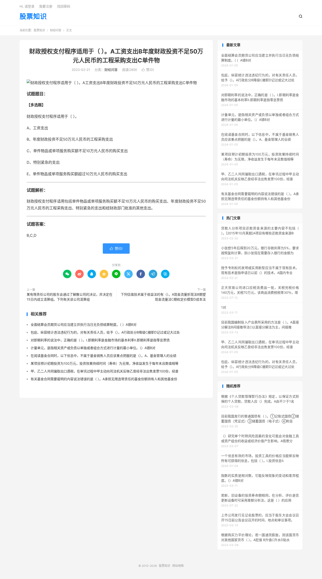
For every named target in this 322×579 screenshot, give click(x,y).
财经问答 (55, 30)
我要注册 (45, 6)
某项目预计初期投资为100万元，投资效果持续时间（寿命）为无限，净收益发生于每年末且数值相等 (104, 363)
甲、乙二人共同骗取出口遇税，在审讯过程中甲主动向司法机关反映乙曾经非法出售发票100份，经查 (104, 371)
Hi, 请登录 (27, 6)
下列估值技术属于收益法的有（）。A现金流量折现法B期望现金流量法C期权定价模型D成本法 (163, 296)
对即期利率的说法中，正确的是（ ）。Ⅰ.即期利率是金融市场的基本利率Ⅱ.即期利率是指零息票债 (100, 340)
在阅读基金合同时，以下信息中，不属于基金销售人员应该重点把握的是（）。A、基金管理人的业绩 (103, 356)
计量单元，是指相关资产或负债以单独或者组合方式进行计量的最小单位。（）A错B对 (93, 348)
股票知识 (33, 16)
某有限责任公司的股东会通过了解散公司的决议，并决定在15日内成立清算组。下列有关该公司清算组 (69, 296)
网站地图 (178, 565)
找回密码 (63, 6)
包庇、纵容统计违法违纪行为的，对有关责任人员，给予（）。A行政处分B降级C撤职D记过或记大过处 (105, 332)
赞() (148, 70)
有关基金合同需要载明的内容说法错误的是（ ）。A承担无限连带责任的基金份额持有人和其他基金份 (104, 379)
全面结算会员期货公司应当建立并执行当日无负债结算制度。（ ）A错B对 (83, 324)
